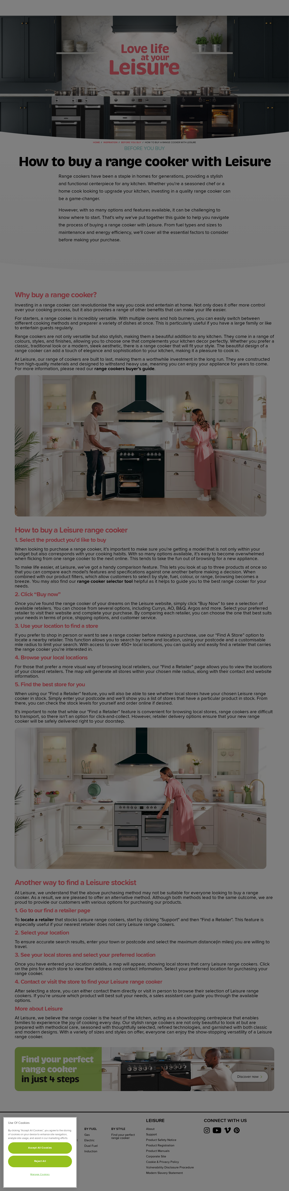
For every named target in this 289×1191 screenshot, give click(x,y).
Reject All (40, 1161)
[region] (40, 1152)
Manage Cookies (40, 1174)
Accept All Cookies (40, 1148)
